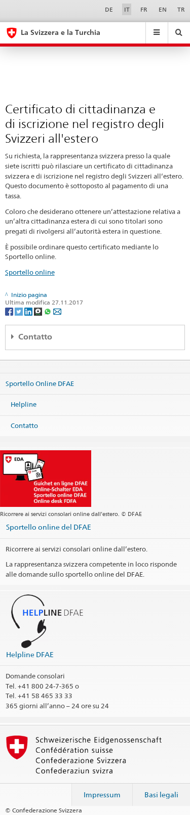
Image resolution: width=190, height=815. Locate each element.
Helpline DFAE (30, 654)
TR (181, 9)
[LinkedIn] (29, 311)
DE (109, 9)
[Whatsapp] (48, 311)
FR (143, 9)
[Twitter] (19, 311)
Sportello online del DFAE (48, 527)
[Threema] (39, 311)
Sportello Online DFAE (40, 383)
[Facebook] (10, 311)
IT (127, 9)
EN (163, 9)
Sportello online (30, 272)
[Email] (57, 311)
